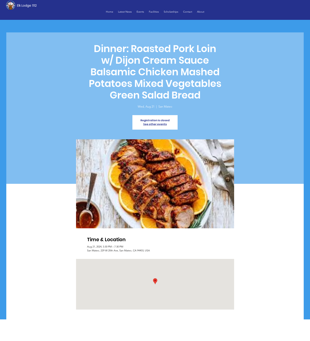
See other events (155, 124)
